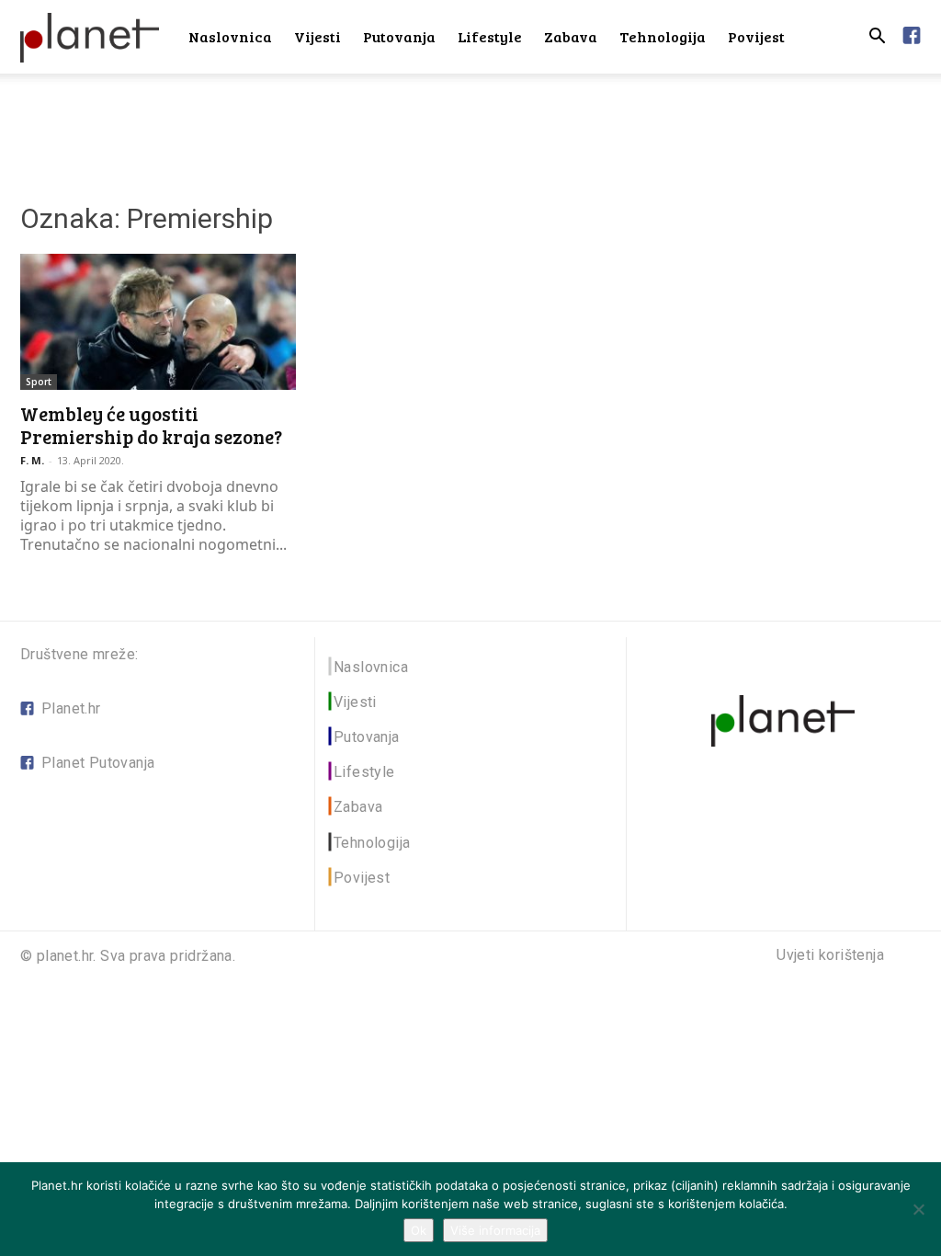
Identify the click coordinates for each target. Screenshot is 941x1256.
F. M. (32, 460)
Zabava (570, 36)
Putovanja (399, 36)
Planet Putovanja (97, 762)
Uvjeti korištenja (830, 955)
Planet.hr (71, 708)
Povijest (756, 36)
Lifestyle (490, 36)
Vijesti (317, 36)
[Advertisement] (470, 123)
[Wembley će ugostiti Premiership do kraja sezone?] (158, 322)
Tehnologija (662, 36)
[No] (918, 1209)
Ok (418, 1230)
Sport (38, 381)
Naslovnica (230, 36)
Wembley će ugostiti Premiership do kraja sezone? (151, 425)
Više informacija (495, 1230)
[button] (877, 38)
